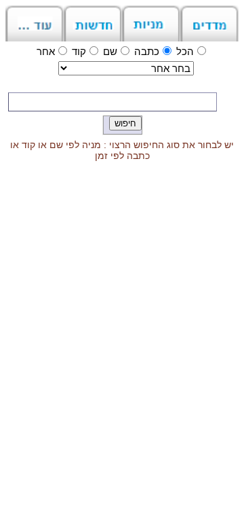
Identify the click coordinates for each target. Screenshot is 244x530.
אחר (46, 51)
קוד (79, 51)
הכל (185, 51)
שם (110, 51)
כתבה (146, 51)
